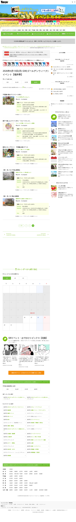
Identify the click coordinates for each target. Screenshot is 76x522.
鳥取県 (25, 485)
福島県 (35, 471)
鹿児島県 (41, 490)
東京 (30, 30)
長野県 (16, 476)
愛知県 (11, 480)
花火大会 (26, 504)
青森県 (16, 471)
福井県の (14, 407)
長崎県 (20, 490)
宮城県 (11, 471)
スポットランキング (53, 34)
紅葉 (37, 504)
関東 (26, 30)
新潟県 (20, 476)
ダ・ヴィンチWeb (10, 507)
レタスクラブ (4, 507)
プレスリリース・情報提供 (35, 510)
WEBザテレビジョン (17, 507)
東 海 (4, 480)
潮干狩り (18, 52)
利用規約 (9, 510)
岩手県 (20, 471)
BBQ (29, 52)
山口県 (20, 485)
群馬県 (30, 473)
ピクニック (24, 52)
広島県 (11, 485)
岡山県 (16, 485)
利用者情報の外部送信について (62, 510)
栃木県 (35, 473)
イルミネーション (42, 504)
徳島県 (20, 487)
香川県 (11, 487)
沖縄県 (45, 490)
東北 (23, 30)
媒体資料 (42, 510)
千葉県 (20, 473)
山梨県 (11, 476)
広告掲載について (48, 510)
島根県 (30, 485)
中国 (54, 30)
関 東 (4, 473)
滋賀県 (35, 483)
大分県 (30, 490)
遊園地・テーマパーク (68, 34)
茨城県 (40, 473)
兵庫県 (20, 483)
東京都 (11, 473)
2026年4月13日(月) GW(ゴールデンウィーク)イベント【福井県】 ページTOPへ (34, 495)
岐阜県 (16, 480)
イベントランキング (38, 34)
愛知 (41, 30)
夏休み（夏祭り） (32, 504)
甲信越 (33, 30)
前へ (22, 225)
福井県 (35, 389)
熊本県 (25, 490)
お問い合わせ (27, 510)
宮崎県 (35, 490)
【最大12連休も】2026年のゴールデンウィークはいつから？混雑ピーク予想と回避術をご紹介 (28, 55)
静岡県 (25, 480)
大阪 (51, 30)
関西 (47, 30)
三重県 (20, 480)
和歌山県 (31, 483)
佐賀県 (16, 490)
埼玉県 (25, 473)
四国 (57, 30)
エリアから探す (9, 34)
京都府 (16, 483)
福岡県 (11, 490)
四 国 (4, 487)
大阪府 (11, 483)
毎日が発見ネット (35, 507)
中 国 (4, 485)
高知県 (25, 487)
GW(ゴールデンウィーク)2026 (9, 30)
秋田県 (25, 471)
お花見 (15, 504)
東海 (37, 30)
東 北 (4, 471)
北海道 (19, 30)
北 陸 (4, 478)
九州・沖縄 (62, 30)
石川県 (26, 82)
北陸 (44, 30)
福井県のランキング (14, 398)
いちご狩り (10, 504)
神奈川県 (16, 473)
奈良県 (25, 483)
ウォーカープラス (4, 504)
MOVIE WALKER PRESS (26, 507)
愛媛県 (16, 487)
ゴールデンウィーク (20, 504)
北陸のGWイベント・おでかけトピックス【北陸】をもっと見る (26, 372)
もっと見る (70, 76)
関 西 (4, 483)
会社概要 (54, 510)
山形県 (30, 471)
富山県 (16, 82)
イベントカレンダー (23, 34)
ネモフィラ (12, 52)
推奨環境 (22, 510)
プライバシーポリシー (16, 510)
